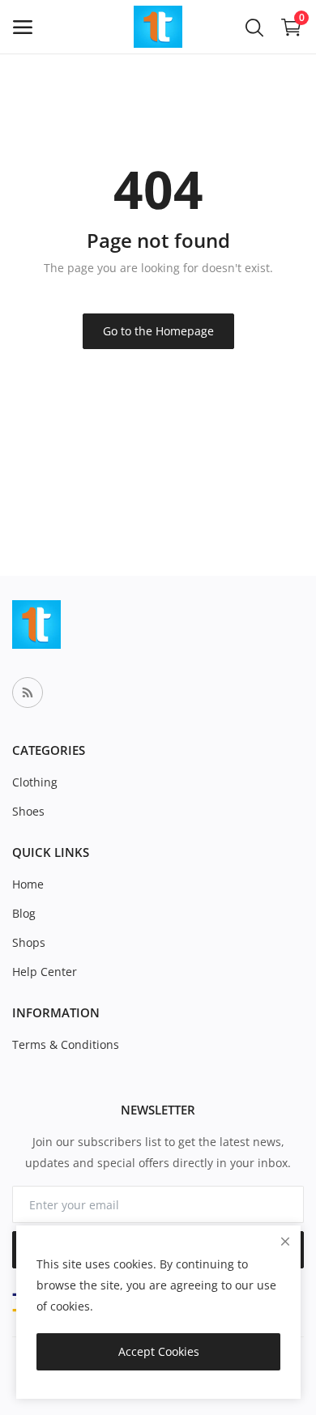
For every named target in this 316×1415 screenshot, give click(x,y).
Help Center (44, 971)
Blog (24, 913)
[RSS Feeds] (27, 692)
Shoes (28, 811)
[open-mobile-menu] (22, 27)
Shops (28, 942)
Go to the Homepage (158, 331)
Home (28, 884)
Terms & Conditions (65, 1044)
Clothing (35, 782)
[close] (285, 1241)
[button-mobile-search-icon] (254, 26)
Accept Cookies (158, 1351)
